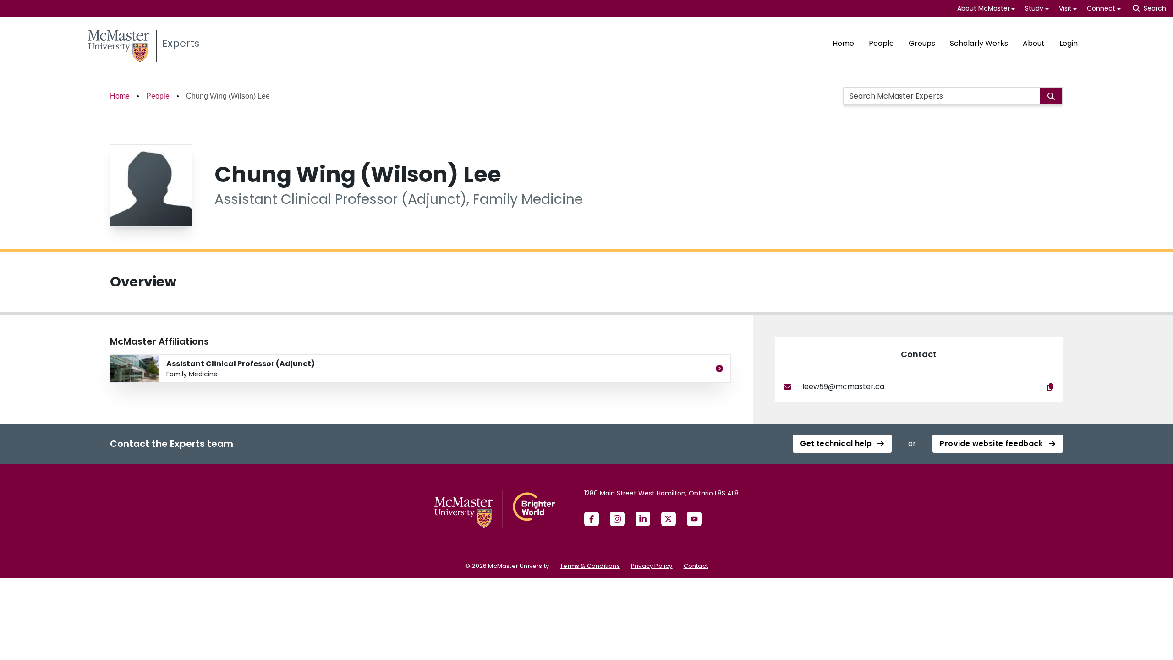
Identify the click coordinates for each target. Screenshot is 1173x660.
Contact (696, 565)
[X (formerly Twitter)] (668, 519)
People (881, 43)
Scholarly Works (979, 43)
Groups (922, 43)
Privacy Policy (652, 565)
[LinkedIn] (643, 519)
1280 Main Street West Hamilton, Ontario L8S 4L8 (661, 493)
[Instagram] (617, 519)
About (1034, 43)
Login (1068, 43)
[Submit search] (1051, 96)
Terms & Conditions (590, 565)
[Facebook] (591, 519)
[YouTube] (694, 519)
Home (843, 43)
